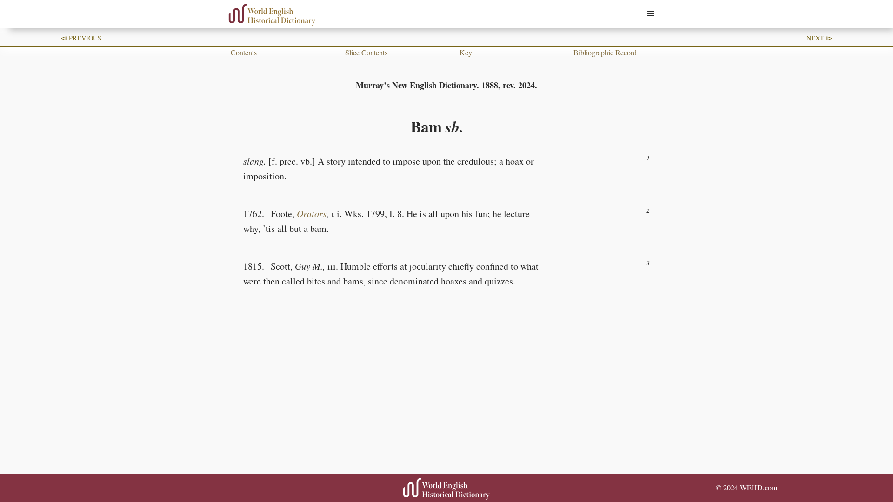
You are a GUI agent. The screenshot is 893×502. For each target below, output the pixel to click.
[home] (272, 14)
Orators (312, 213)
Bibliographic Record (605, 52)
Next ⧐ (819, 37)
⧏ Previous (80, 37)
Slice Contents (366, 52)
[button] (651, 14)
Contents (244, 52)
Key (466, 52)
